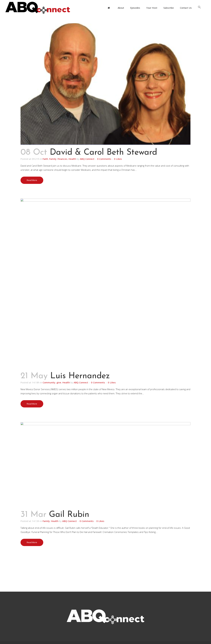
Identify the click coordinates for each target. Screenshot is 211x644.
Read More (32, 180)
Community (49, 382)
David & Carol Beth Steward (103, 152)
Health (72, 158)
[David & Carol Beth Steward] (105, 84)
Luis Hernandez (80, 376)
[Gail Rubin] (105, 464)
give (59, 382)
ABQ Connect (87, 158)
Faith (45, 158)
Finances (62, 158)
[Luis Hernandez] (105, 284)
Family (52, 158)
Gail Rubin (69, 515)
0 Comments (104, 158)
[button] (199, 7)
